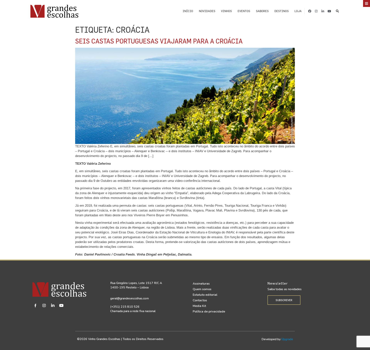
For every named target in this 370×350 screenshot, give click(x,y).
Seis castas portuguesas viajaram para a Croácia (159, 40)
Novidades (207, 11)
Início (188, 11)
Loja (298, 11)
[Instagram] (316, 11)
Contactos (200, 300)
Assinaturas (201, 284)
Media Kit (199, 306)
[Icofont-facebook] (35, 305)
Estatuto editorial (205, 295)
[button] (337, 11)
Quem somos (202, 289)
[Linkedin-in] (323, 11)
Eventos (244, 11)
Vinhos (226, 11)
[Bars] (366, 3)
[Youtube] (329, 11)
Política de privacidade (209, 311)
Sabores (262, 11)
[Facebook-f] (310, 11)
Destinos (281, 11)
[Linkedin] (53, 305)
